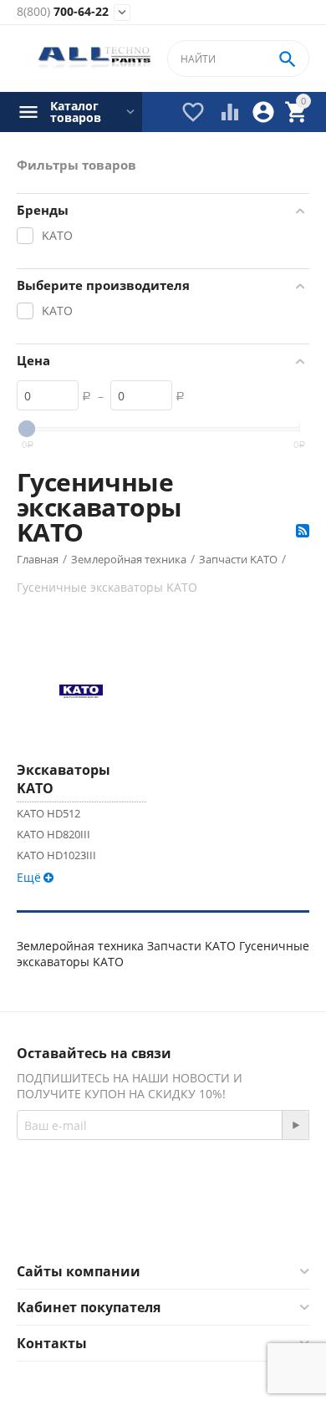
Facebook (140, 1221)
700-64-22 (63, 12)
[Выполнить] (295, 1125)
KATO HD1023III (56, 855)
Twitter (229, 1221)
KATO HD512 (48, 813)
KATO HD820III (53, 834)
